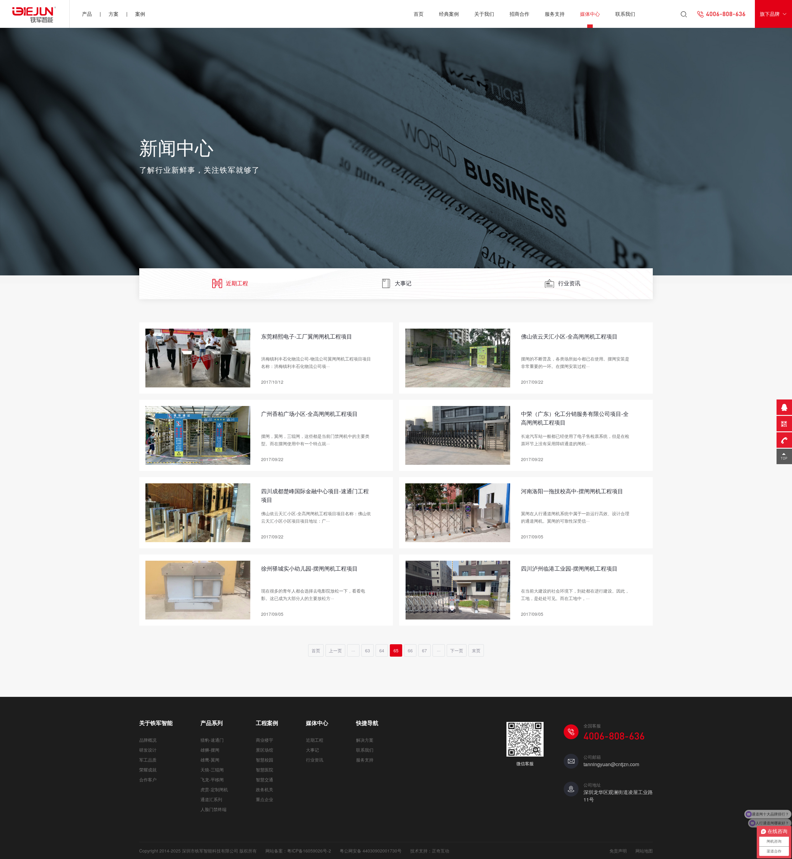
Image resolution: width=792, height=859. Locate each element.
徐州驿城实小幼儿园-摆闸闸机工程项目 (309, 568)
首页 (419, 13)
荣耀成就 (148, 769)
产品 (87, 13)
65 (396, 650)
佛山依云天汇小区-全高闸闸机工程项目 (569, 336)
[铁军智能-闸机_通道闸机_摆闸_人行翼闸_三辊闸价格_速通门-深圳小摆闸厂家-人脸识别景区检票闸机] (34, 14)
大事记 (403, 283)
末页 (476, 650)
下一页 (456, 650)
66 (410, 650)
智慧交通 (264, 779)
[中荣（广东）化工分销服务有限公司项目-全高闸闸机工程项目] (457, 434)
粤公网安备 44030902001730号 (371, 851)
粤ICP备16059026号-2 (309, 851)
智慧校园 (264, 760)
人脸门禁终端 (213, 809)
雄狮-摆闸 (209, 750)
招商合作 (519, 13)
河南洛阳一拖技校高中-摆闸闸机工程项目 (572, 491)
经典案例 (449, 13)
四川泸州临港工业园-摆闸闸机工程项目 (569, 568)
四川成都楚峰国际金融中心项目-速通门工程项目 (315, 495)
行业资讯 (569, 283)
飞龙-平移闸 (212, 779)
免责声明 (618, 851)
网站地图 (644, 851)
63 (367, 650)
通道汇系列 (211, 799)
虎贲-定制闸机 (214, 789)
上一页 (335, 650)
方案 (113, 13)
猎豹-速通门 (212, 740)
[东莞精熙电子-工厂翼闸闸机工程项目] (197, 357)
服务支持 (555, 13)
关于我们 (484, 13)
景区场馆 (264, 750)
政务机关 (264, 789)
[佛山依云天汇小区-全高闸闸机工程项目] (457, 357)
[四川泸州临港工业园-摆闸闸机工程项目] (457, 589)
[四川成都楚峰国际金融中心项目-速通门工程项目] (197, 512)
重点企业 (264, 799)
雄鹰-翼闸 (209, 760)
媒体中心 (590, 13)
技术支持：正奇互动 (429, 851)
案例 (140, 13)
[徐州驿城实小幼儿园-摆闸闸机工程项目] (197, 589)
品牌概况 (148, 740)
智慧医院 (264, 769)
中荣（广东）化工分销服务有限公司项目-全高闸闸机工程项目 (575, 417)
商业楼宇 (264, 740)
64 (381, 650)
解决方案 (364, 740)
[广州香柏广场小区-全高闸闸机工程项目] (197, 434)
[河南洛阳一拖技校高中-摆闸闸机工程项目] (457, 512)
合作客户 (148, 779)
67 (424, 650)
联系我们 (625, 13)
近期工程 (237, 283)
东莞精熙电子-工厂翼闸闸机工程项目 (306, 336)
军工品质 (148, 760)
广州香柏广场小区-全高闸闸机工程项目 (309, 413)
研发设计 (148, 750)
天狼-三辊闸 (212, 769)
